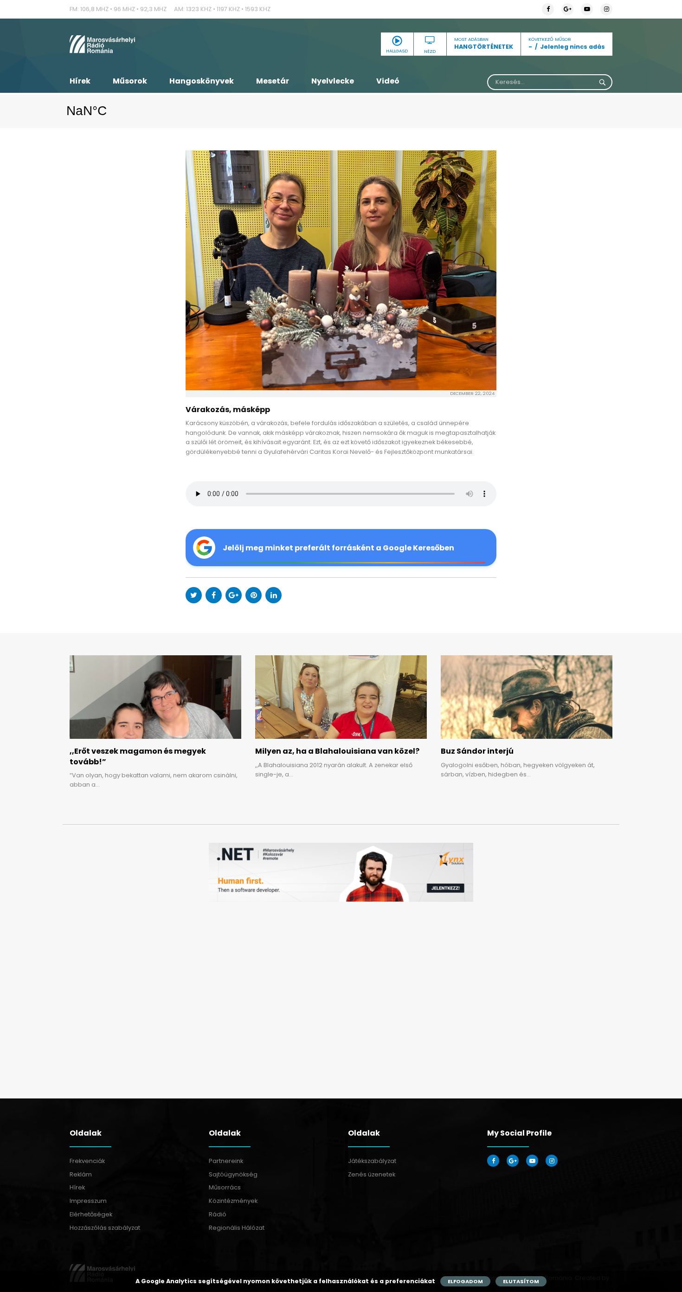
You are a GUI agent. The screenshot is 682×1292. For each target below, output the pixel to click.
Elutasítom (521, 1281)
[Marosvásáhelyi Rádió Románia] (155, 44)
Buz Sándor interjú (477, 751)
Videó (387, 81)
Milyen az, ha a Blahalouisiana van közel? (337, 751)
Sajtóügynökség (233, 1174)
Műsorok (130, 81)
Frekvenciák (87, 1161)
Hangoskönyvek (201, 81)
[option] (341, 872)
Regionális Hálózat (236, 1228)
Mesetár (272, 81)
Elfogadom (465, 1281)
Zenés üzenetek (371, 1174)
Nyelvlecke (332, 81)
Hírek (80, 81)
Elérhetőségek (91, 1214)
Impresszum (88, 1201)
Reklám (81, 1174)
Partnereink (226, 1161)
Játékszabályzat (372, 1161)
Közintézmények (233, 1201)
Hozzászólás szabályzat (105, 1228)
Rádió (217, 1214)
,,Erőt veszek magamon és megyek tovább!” (138, 756)
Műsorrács (225, 1187)
